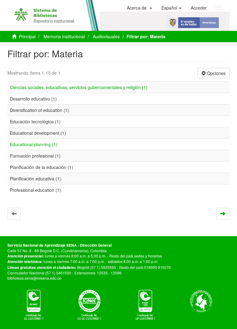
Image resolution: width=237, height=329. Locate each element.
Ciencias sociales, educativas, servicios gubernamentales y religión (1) (79, 87)
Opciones (216, 73)
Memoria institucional (64, 36)
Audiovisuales (106, 36)
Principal (27, 36)
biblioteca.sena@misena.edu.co (34, 278)
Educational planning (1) (33, 144)
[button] (139, 7)
